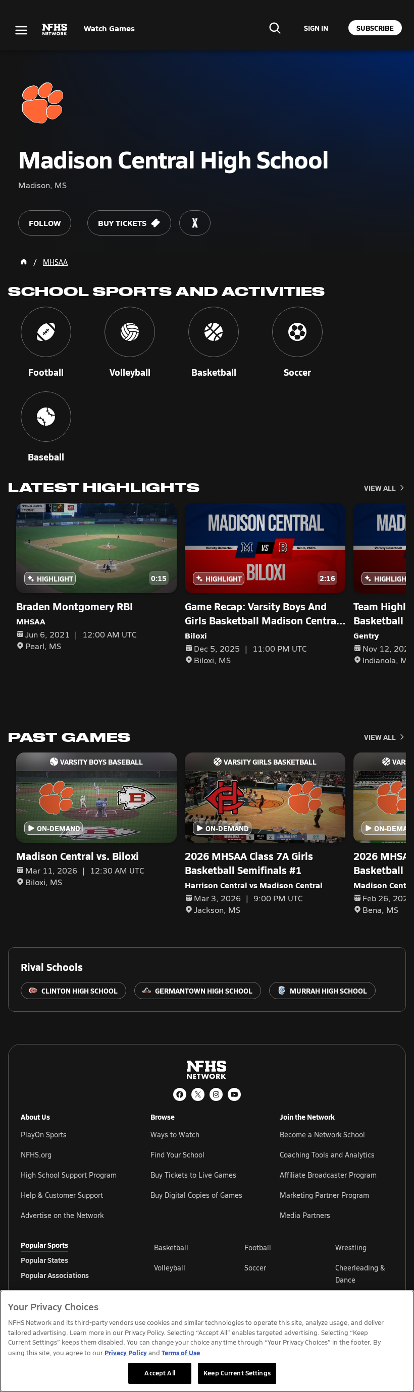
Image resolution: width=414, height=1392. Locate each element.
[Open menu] (21, 30)
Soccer (255, 1267)
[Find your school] (275, 28)
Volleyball (169, 1267)
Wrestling (351, 1247)
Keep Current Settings (237, 1372)
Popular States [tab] (44, 1259)
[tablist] (71, 1260)
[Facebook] (179, 1094)
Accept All (159, 1372)
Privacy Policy (126, 1352)
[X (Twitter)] (197, 1094)
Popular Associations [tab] (55, 1275)
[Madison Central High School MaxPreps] (195, 223)
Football (257, 1247)
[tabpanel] (273, 1273)
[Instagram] (216, 1094)
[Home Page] (23, 262)
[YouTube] (234, 1094)
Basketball (171, 1247)
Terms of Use (181, 1352)
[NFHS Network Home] (55, 30)
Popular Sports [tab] (44, 1244)
